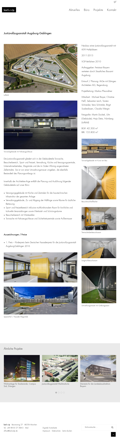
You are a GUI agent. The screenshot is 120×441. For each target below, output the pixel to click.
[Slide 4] (64, 392)
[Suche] (99, 427)
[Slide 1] (56, 392)
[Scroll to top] (113, 434)
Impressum (46, 431)
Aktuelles (74, 10)
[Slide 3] (61, 392)
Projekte (98, 10)
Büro (87, 10)
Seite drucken (67, 431)
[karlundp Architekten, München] (9, 9)
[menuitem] (115, 2)
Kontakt (111, 10)
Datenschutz (56, 431)
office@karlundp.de (11, 431)
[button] (22, 368)
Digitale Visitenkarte (50, 428)
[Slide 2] (58, 392)
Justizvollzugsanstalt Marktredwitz (55, 384)
